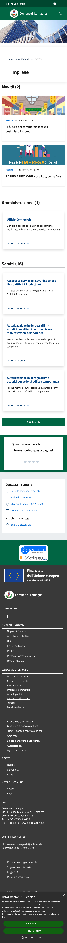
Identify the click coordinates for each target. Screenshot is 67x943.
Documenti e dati (16, 661)
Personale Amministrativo (21, 656)
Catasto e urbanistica (18, 698)
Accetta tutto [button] (33, 923)
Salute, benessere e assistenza (23, 741)
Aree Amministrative (18, 636)
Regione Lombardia (15, 4)
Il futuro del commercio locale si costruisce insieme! (27, 129)
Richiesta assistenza (18, 877)
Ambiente (12, 736)
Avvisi (10, 774)
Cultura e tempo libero (19, 681)
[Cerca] (60, 14)
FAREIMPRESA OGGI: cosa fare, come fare (33, 176)
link (3, 917)
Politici (10, 651)
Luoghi (10, 788)
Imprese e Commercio (18, 690)
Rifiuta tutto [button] (33, 931)
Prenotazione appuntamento (22, 862)
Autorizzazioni (14, 746)
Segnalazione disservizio (20, 867)
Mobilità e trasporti (17, 707)
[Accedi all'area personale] (55, 4)
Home (10, 59)
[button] (33, 937)
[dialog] (33, 917)
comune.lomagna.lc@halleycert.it (25, 844)
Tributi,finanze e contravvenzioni (24, 731)
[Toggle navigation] (6, 13)
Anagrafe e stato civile (19, 676)
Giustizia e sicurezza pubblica (22, 726)
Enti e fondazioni (16, 646)
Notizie (9, 120)
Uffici (10, 641)
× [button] (63, 895)
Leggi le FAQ (13, 872)
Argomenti (23, 59)
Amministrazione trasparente (22, 892)
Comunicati (13, 769)
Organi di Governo (16, 631)
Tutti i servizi (34, 422)
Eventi (10, 793)
